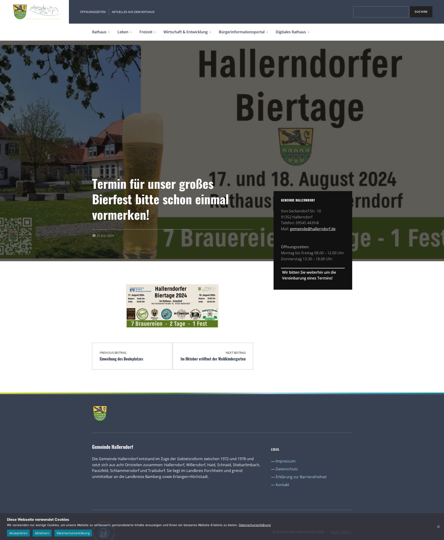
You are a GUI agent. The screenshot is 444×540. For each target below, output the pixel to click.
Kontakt (282, 484)
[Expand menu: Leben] (131, 32)
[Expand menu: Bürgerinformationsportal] (267, 32)
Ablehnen (42, 533)
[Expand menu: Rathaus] (109, 32)
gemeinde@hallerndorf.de (313, 228)
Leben (122, 31)
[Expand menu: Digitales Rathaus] (308, 32)
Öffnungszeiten (93, 12)
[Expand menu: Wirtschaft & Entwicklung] (210, 32)
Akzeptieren (18, 533)
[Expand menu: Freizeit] (155, 32)
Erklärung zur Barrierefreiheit (301, 476)
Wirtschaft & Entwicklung (185, 31)
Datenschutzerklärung (255, 525)
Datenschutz (287, 469)
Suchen (421, 11)
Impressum (286, 461)
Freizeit (145, 31)
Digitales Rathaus (291, 31)
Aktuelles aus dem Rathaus (133, 12)
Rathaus (99, 31)
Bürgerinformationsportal (242, 31)
